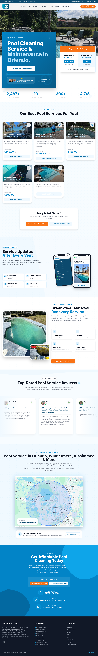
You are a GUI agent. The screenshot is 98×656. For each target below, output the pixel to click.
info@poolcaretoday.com (77, 1)
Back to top (91, 652)
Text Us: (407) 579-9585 (38, 223)
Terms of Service (71, 644)
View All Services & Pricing (78, 69)
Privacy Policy (70, 642)
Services (23, 6)
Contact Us (65, 6)
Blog (57, 6)
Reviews (44, 6)
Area (51, 6)
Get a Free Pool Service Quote (21, 68)
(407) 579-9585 (52, 593)
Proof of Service (34, 6)
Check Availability (72, 534)
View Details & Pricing (16, 156)
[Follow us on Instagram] (3, 642)
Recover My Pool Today (63, 361)
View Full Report (82, 285)
